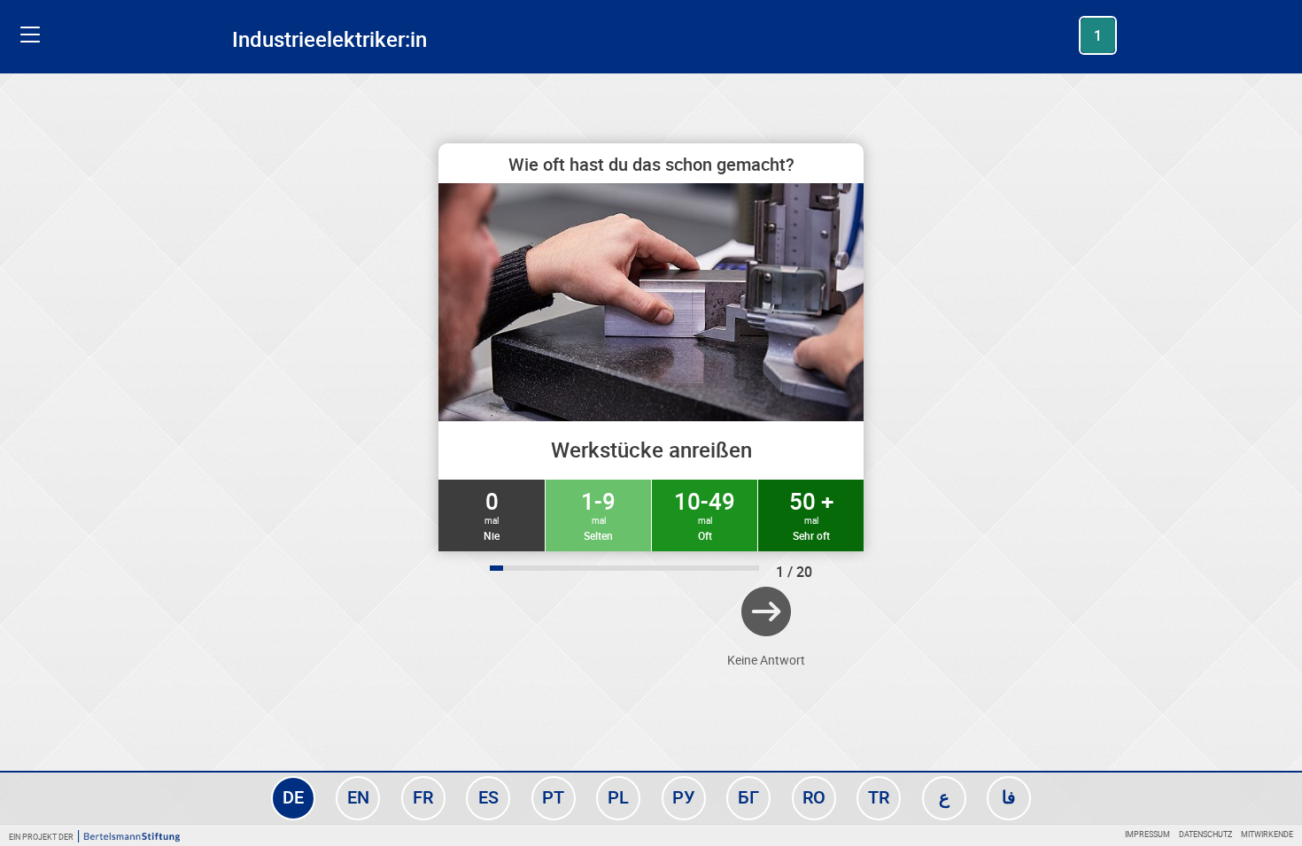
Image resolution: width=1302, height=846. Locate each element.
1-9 (598, 514)
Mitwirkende (1267, 834)
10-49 (704, 514)
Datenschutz (1205, 834)
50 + (811, 514)
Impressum (1147, 834)
